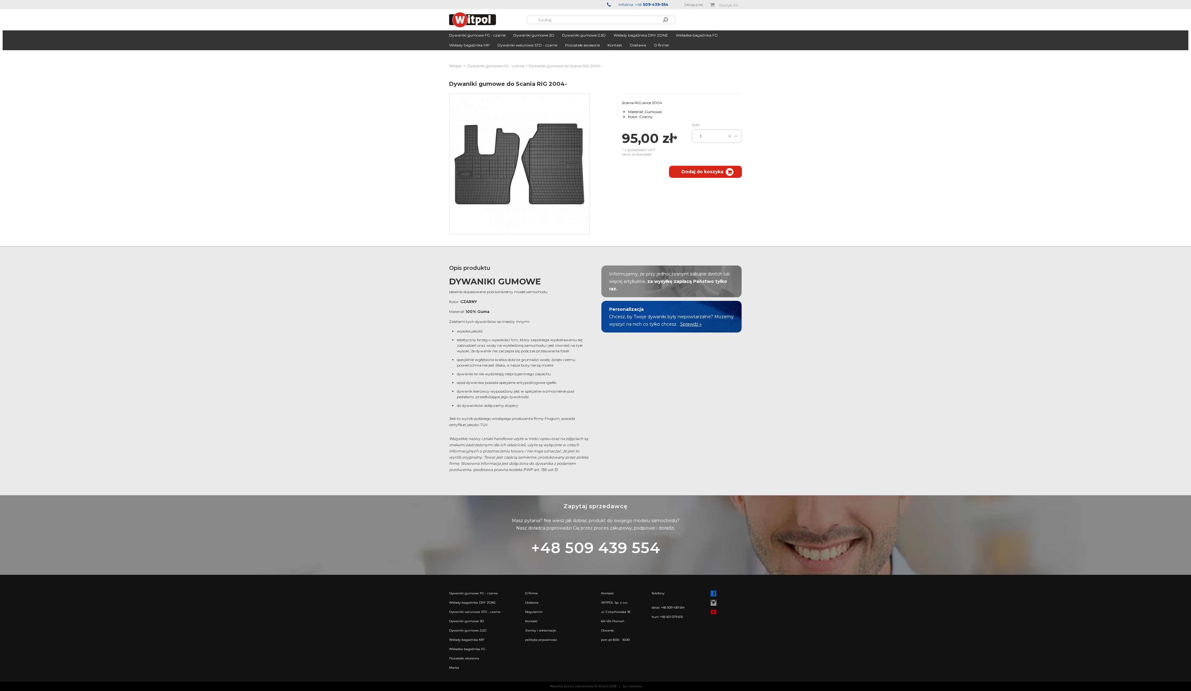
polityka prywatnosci (541, 640)
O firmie (661, 45)
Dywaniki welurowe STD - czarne (527, 45)
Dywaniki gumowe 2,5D (584, 35)
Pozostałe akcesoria (582, 45)
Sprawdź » (691, 324)
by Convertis (632, 686)
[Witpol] (488, 20)
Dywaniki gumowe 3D (533, 35)
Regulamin (534, 612)
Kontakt (615, 45)
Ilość (696, 124)
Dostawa (638, 45)
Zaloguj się (693, 4)
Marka (454, 668)
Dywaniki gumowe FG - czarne (477, 35)
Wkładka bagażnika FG (697, 35)
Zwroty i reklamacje (540, 630)
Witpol (455, 66)
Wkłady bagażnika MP (469, 45)
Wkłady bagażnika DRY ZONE (640, 35)
